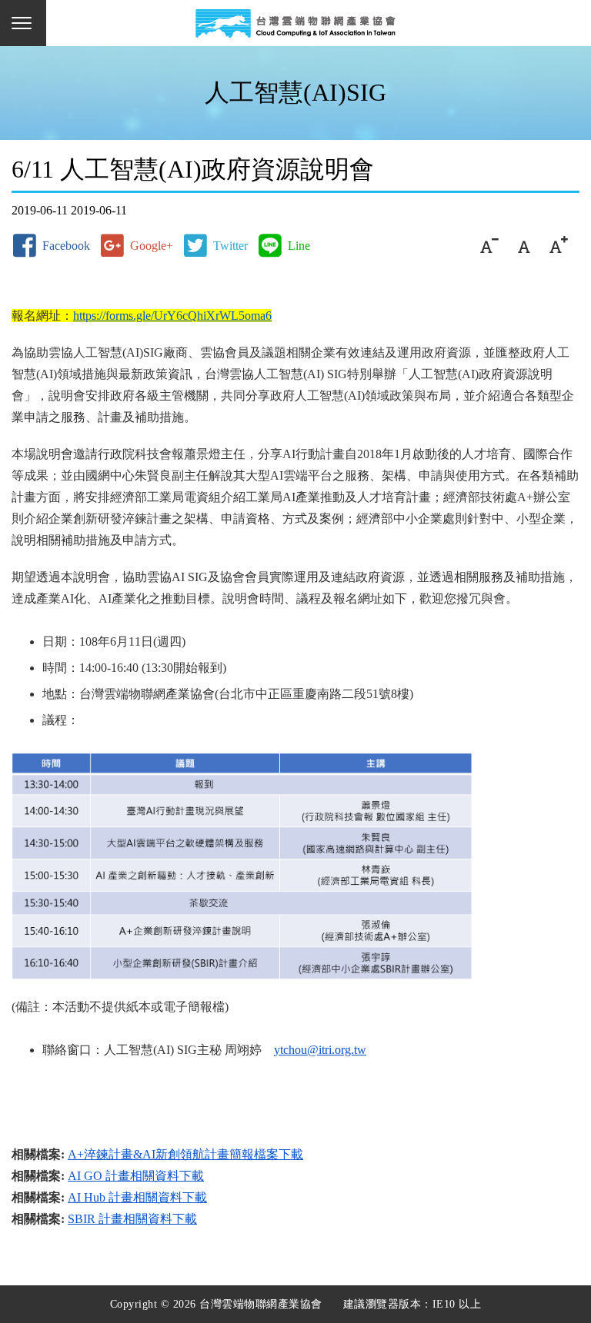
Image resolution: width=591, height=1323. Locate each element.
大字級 (558, 245)
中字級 (523, 245)
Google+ (151, 245)
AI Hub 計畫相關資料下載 (137, 1197)
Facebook (66, 245)
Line (299, 245)
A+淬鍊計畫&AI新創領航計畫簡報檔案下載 (185, 1154)
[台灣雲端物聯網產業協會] (295, 23)
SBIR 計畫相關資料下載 (132, 1218)
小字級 (489, 245)
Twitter (230, 245)
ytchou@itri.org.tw (320, 1049)
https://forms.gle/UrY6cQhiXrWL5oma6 (172, 315)
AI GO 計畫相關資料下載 (136, 1175)
